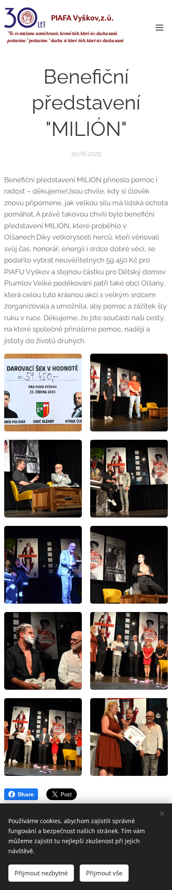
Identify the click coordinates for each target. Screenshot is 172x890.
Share (26, 794)
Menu (159, 27)
